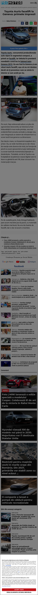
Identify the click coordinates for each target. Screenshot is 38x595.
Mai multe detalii (8, 565)
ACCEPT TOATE (19, 589)
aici (18, 571)
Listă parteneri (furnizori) (6, 586)
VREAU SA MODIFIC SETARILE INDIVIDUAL (19, 592)
